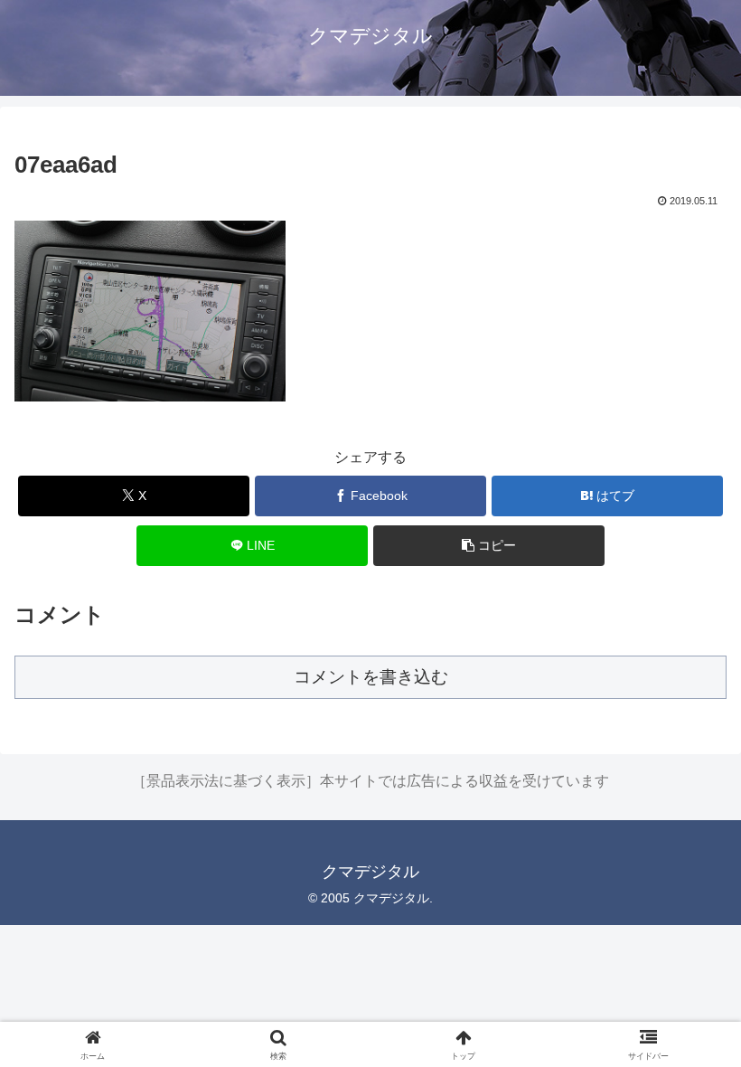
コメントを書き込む (371, 676)
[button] (489, 545)
